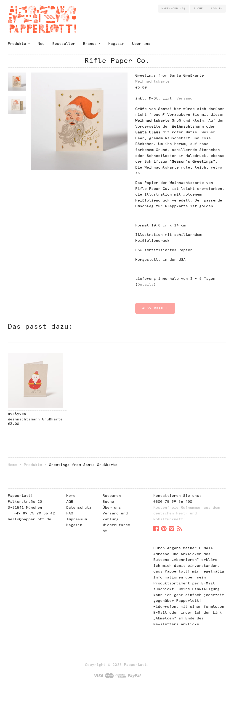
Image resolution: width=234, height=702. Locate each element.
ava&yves (17, 414)
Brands (90, 43)
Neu (41, 43)
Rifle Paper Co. (117, 60)
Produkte (17, 43)
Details (146, 284)
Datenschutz (78, 507)
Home (12, 465)
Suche (108, 501)
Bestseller (63, 43)
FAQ (69, 513)
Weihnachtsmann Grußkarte (35, 419)
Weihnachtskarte (152, 81)
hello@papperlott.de (29, 519)
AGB (69, 501)
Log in (216, 8)
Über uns (141, 43)
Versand (184, 98)
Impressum (76, 519)
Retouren (112, 495)
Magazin (116, 43)
